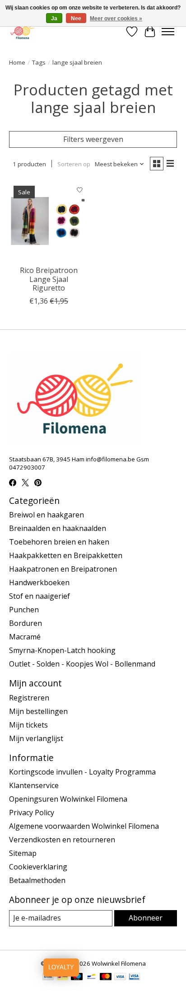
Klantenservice (34, 785)
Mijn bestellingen (38, 711)
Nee (76, 18)
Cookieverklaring (38, 867)
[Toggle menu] (168, 32)
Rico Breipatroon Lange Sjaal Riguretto (49, 278)
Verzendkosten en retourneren (62, 840)
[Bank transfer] (48, 977)
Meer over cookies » (116, 18)
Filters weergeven (93, 139)
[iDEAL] (62, 977)
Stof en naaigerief (39, 596)
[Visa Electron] (134, 977)
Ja (54, 18)
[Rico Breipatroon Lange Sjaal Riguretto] (48, 221)
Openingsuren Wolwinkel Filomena (68, 799)
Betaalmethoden (37, 880)
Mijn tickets (28, 725)
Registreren (29, 698)
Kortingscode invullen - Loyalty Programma (82, 772)
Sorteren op (73, 164)
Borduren (25, 623)
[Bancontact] (91, 977)
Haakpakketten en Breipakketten (65, 555)
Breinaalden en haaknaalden (57, 528)
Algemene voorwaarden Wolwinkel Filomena (84, 826)
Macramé (25, 637)
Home (17, 62)
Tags (39, 62)
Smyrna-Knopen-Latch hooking (62, 650)
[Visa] (120, 977)
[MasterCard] (106, 977)
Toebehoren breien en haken (59, 542)
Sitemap (23, 853)
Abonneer (146, 918)
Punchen (24, 610)
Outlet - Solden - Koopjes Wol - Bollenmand (82, 664)
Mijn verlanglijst (36, 738)
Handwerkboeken (39, 582)
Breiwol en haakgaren (46, 515)
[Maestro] (77, 977)
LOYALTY (61, 967)
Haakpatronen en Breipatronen (63, 569)
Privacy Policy (31, 812)
